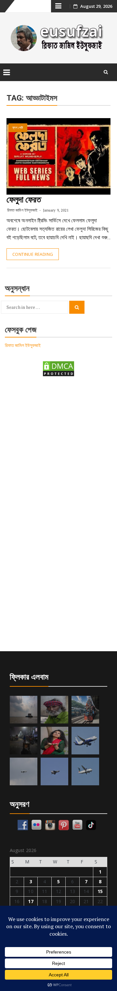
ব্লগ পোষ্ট (17, 128)
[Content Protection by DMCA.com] (58, 368)
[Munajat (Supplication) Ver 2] (85, 709)
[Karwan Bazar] (23, 740)
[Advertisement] (58, 447)
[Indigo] (85, 740)
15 (100, 891)
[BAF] (23, 771)
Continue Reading (32, 254)
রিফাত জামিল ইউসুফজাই (22, 210)
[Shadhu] (54, 709)
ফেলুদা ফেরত (23, 199)
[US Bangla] (85, 771)
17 (30, 901)
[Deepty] (54, 740)
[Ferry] (23, 709)
